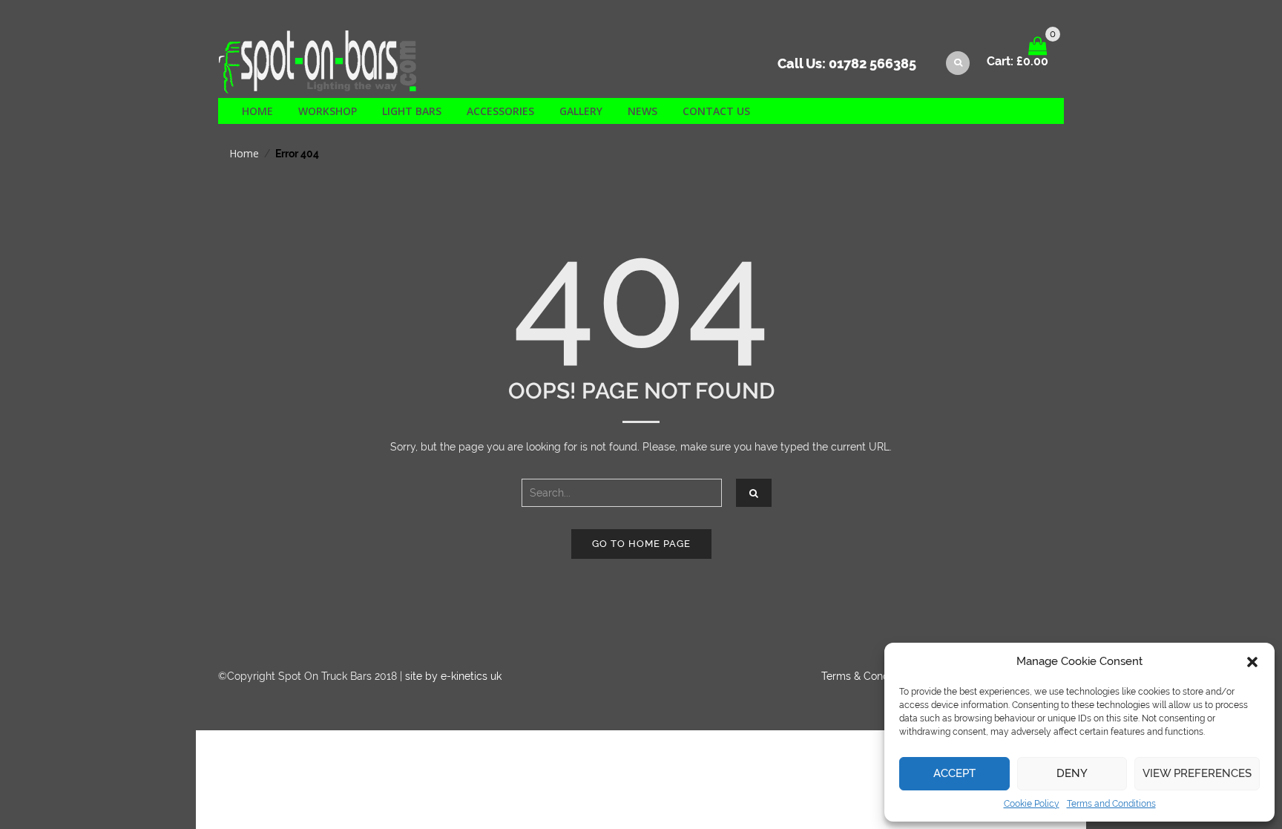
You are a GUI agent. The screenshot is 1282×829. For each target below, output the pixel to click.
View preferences (1197, 773)
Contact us (716, 111)
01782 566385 (872, 63)
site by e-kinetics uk (453, 676)
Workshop (327, 111)
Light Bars (411, 111)
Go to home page (641, 543)
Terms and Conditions (1111, 804)
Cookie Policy (1031, 804)
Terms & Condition (865, 676)
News (642, 111)
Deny (1072, 773)
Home (257, 111)
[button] (1252, 662)
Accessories (500, 111)
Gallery (580, 111)
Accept (954, 773)
